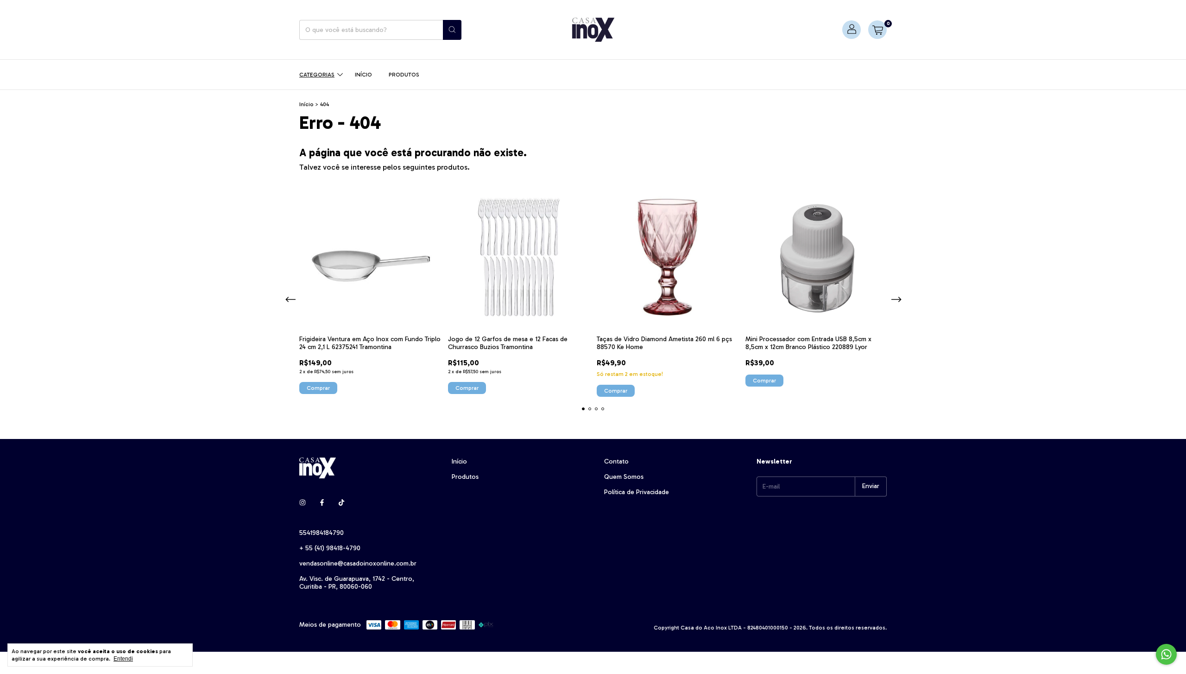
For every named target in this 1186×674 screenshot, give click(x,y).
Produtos (404, 74)
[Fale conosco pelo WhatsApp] (1166, 654)
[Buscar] (452, 30)
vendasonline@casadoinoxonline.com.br (357, 563)
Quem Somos (623, 477)
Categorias (316, 74)
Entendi (123, 658)
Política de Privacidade (636, 492)
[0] (877, 29)
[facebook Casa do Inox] (322, 503)
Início (363, 74)
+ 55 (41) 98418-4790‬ (329, 548)
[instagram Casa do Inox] (302, 503)
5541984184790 (321, 533)
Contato (616, 461)
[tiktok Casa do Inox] (341, 503)
